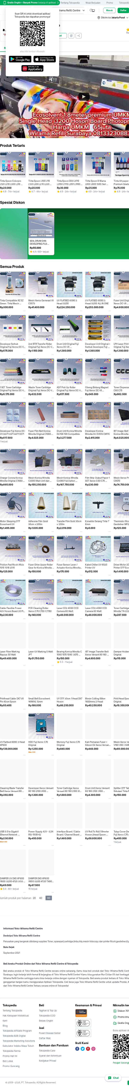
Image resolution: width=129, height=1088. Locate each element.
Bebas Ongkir (46, 1020)
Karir (5, 1020)
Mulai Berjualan (93, 3)
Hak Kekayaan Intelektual (16, 1015)
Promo (109, 3)
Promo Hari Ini (10, 1056)
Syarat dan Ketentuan (50, 1055)
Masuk (109, 10)
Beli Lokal (8, 1061)
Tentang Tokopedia (70, 3)
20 (34, 898)
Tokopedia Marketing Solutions (19, 1041)
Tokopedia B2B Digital (14, 1035)
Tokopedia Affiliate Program (17, 1030)
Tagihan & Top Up (48, 1010)
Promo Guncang (11, 1066)
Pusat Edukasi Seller (50, 1033)
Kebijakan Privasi (47, 1060)
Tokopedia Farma (11, 1051)
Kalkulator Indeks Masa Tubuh (18, 1046)
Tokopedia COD (47, 1015)
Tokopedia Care (47, 1050)
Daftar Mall (45, 1038)
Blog (5, 1025)
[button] (113, 17)
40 (40, 898)
